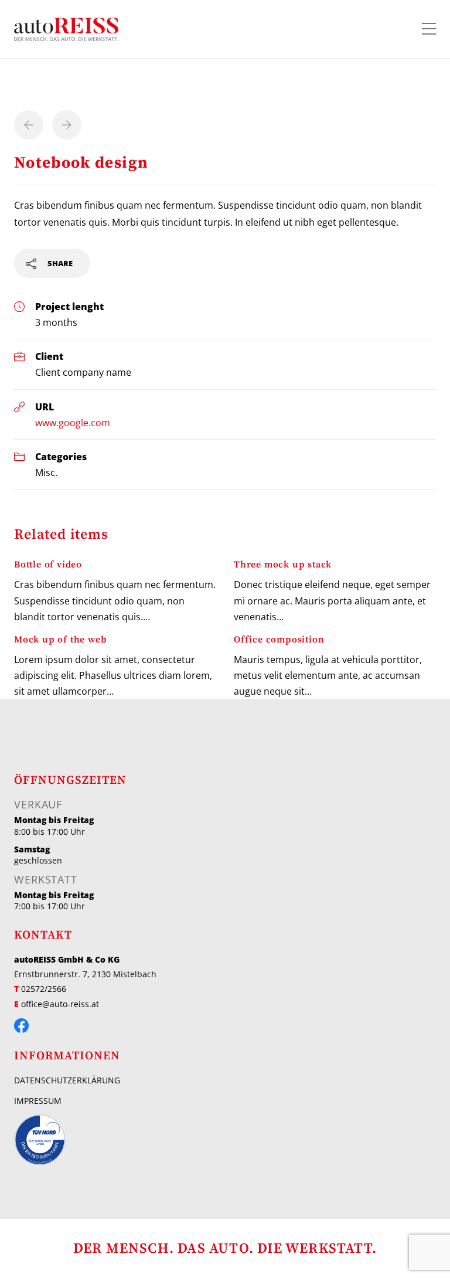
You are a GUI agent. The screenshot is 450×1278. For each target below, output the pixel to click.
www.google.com (72, 422)
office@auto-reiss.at (60, 1004)
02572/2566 (43, 988)
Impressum (38, 1100)
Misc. (46, 472)
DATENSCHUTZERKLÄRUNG (67, 1080)
